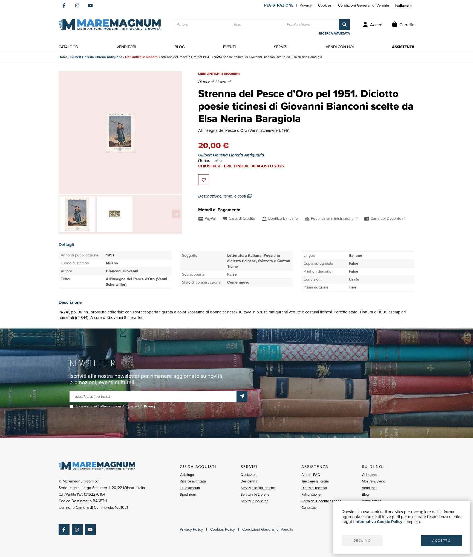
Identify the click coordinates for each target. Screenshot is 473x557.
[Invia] (241, 396)
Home (63, 57)
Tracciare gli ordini (315, 481)
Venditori (369, 487)
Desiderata (249, 481)
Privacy (306, 5)
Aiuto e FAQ (310, 474)
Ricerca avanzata (193, 481)
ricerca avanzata (334, 33)
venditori (126, 47)
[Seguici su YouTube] (90, 5)
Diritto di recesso (314, 487)
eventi (229, 47)
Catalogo (187, 474)
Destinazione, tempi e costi (222, 196)
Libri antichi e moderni (141, 57)
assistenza (403, 47)
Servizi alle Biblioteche (258, 487)
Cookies (325, 5)
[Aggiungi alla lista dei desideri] (203, 179)
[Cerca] (344, 24)
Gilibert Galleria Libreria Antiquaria (96, 57)
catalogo (68, 47)
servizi (280, 47)
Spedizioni (188, 494)
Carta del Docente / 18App (321, 501)
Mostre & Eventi (374, 481)
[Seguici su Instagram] (77, 5)
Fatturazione (311, 494)
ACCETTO (441, 540)
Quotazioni (249, 474)
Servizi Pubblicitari (255, 501)
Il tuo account (190, 487)
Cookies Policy (222, 529)
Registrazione (278, 5)
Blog (365, 494)
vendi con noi (340, 47)
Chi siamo (369, 474)
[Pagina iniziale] (110, 24)
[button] (176, 214)
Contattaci (309, 507)
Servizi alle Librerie (255, 494)
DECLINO (362, 540)
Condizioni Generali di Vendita (363, 5)
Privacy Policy (191, 529)
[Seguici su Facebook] (64, 5)
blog (180, 47)
